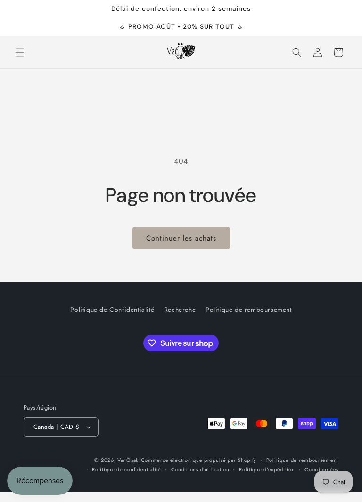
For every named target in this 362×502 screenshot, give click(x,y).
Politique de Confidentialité (112, 309)
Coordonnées (321, 469)
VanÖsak (128, 460)
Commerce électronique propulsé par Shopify (198, 460)
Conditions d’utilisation (200, 469)
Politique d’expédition (267, 469)
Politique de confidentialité (126, 469)
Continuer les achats (181, 238)
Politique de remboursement (249, 309)
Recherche (180, 309)
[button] (19, 52)
